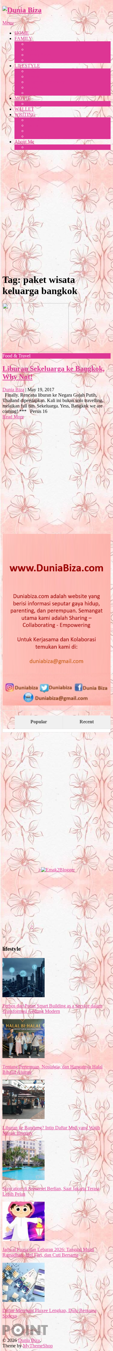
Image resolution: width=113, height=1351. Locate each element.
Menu (8, 22)
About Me (24, 141)
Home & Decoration (46, 81)
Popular (38, 721)
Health (33, 76)
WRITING (25, 114)
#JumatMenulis (41, 119)
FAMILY (23, 38)
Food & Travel (41, 60)
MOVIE (22, 98)
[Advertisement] (56, 211)
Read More (13, 416)
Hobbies (34, 103)
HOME (21, 33)
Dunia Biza (13, 389)
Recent (87, 721)
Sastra (32, 125)
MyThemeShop (38, 1345)
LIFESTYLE (27, 65)
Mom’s (33, 43)
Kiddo (33, 49)
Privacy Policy (40, 147)
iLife (31, 92)
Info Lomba (38, 136)
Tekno (33, 87)
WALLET (24, 109)
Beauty (33, 71)
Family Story (39, 54)
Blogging (35, 130)
